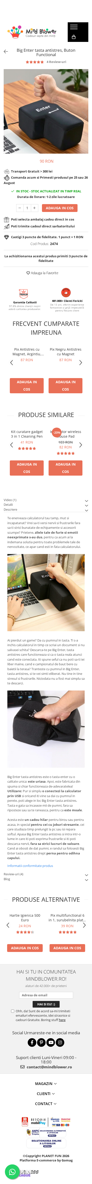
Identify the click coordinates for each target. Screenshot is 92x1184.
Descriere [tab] (10, 509)
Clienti (44, 1093)
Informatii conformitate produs (30, 865)
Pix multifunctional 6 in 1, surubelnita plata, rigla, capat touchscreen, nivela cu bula (67, 917)
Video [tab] (10, 500)
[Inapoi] (3, 51)
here (62, 1020)
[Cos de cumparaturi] (73, 37)
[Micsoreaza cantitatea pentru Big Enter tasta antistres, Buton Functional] (20, 208)
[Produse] (74, 28)
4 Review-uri (56, 62)
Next (84, 116)
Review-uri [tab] (13, 874)
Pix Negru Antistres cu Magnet (65, 351)
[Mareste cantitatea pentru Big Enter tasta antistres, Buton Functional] (34, 208)
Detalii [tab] (8, 504)
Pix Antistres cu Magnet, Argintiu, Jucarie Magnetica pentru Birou (26, 351)
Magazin (44, 1083)
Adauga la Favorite (44, 273)
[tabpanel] (46, 111)
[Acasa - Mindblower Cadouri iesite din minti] (31, 31)
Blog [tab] (7, 879)
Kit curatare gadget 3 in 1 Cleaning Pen (27, 434)
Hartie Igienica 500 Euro (25, 917)
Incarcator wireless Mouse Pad (65, 434)
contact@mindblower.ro (49, 1066)
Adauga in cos (60, 208)
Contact (43, 1103)
